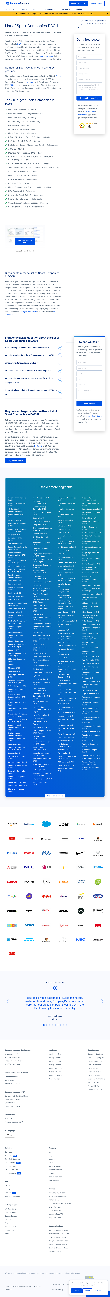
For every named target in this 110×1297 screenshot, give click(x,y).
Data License (93, 1068)
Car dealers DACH (15, 612)
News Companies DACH (67, 646)
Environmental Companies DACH (39, 577)
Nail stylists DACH (64, 642)
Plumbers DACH (64, 753)
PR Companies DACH (66, 762)
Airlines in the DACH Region (16, 516)
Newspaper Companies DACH (66, 650)
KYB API (8, 1193)
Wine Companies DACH (91, 759)
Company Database (95, 1054)
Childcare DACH (14, 665)
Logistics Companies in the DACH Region (66, 579)
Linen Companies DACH (67, 563)
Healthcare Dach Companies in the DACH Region (42, 696)
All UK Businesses (55, 1207)
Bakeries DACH (14, 535)
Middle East (9, 1230)
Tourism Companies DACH (90, 686)
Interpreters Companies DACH (67, 499)
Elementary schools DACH (40, 549)
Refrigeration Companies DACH (91, 559)
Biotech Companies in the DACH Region (16, 571)
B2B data (38, 446)
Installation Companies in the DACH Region (42, 765)
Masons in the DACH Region (65, 607)
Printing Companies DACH (65, 770)
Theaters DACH (88, 678)
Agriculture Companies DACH (17, 505)
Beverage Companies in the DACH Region (17, 562)
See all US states (55, 1251)
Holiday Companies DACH (40, 703)
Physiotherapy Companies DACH (64, 745)
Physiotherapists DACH (66, 741)
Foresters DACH (39, 632)
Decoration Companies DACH (17, 772)
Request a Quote (55, 1218)
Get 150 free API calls (85, 14)
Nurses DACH (63, 658)
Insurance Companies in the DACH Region (42, 774)
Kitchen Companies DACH (65, 521)
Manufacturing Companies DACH (64, 591)
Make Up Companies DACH (65, 585)
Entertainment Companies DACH (39, 572)
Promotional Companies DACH (91, 513)
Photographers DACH (66, 737)
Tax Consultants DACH (90, 657)
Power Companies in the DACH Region (67, 757)
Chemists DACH (14, 650)
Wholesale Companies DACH (90, 751)
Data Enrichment (94, 1065)
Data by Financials (55, 1065)
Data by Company (55, 1075)
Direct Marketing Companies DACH (39, 508)
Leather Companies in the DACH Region (66, 543)
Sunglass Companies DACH (90, 652)
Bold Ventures (10, 1173)
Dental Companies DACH (17, 782)
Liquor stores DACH (65, 569)
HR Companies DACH (41, 727)
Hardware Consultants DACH (41, 684)
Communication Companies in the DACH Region (17, 697)
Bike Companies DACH (16, 566)
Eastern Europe (11, 1216)
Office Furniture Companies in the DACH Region (67, 669)
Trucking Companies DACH (90, 713)
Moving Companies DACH (65, 625)
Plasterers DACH (64, 750)
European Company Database (60, 1203)
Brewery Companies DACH (16, 588)
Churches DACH (14, 668)
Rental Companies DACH (91, 564)
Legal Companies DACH (67, 547)
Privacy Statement (55, 1177)
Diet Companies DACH (41, 498)
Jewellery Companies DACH (66, 510)
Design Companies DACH (17, 786)
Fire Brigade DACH (40, 605)
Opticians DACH (64, 680)
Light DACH (62, 554)
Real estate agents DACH (91, 533)
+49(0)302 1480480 (12, 1084)
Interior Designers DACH (42, 779)
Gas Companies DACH (41, 657)
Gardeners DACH (39, 653)
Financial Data (93, 1086)
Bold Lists (8, 1152)
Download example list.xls (25, 241)
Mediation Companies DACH (66, 616)
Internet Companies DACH (40, 783)
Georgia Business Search (58, 1241)
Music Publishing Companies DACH (64, 638)
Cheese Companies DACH (15, 637)
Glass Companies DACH (42, 666)
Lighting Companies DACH (65, 558)
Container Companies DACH (16, 740)
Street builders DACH (90, 648)
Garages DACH (38, 644)
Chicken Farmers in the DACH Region (17, 655)
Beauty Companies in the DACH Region (17, 548)
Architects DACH (14, 520)
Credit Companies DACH (17, 762)
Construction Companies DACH (17, 709)
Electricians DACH (40, 534)
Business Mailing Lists (96, 1079)
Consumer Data (54, 1079)
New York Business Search (59, 1248)
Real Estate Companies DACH (91, 537)
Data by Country (55, 1058)
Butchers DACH (14, 600)
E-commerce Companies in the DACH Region (42, 529)
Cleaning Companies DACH (16, 676)
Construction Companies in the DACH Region (17, 715)
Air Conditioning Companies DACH (15, 510)
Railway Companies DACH (89, 528)
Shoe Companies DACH (91, 612)
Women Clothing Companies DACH (89, 763)
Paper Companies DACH (67, 713)
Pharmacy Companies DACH (66, 729)
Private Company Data (96, 1058)
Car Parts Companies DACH (16, 616)
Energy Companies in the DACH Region (42, 560)
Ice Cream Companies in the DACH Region (42, 743)
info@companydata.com (14, 1061)
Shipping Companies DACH (90, 607)
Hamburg (30, 82)
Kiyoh (95, 123)
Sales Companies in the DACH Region (91, 590)
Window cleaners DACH (91, 755)
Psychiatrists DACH (89, 518)
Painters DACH (63, 704)
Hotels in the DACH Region (40, 723)
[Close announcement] (107, 13)
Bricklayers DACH (14, 593)
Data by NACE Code (56, 1072)
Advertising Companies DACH (17, 499)
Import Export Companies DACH (39, 749)
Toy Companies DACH (90, 690)
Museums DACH (64, 630)
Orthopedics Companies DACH (67, 694)
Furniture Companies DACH (41, 640)
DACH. (20, 44)
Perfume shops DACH (66, 716)
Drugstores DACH (39, 525)
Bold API (8, 1156)
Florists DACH (38, 614)
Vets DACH (86, 723)
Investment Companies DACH (66, 505)
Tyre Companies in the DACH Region (91, 718)
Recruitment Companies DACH (91, 548)
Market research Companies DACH (64, 596)
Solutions (10, 9)
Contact (51, 1159)
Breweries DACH (14, 584)
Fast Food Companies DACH (41, 595)
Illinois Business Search (58, 1244)
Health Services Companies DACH (39, 689)
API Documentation (12, 1196)
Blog (50, 1156)
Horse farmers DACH (41, 715)
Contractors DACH (15, 744)
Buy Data (64, 9)
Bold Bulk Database (12, 1159)
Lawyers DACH (63, 533)
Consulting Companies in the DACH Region (17, 721)
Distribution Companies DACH (42, 513)
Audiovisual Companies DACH (17, 525)
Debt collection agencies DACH (17, 767)
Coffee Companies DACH (17, 686)
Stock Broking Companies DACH (89, 638)
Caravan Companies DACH (15, 628)
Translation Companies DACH (91, 698)
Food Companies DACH (42, 623)
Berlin (58, 76)
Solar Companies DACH (91, 621)
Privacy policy (90, 112)
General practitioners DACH (41, 661)
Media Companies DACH (67, 612)
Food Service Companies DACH (42, 628)
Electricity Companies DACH (41, 538)
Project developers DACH (92, 509)
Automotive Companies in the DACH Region (17, 530)
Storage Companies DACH (89, 643)
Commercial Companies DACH (17, 690)
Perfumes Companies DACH (66, 721)
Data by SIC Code (55, 1068)
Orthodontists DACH (65, 689)
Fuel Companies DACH (41, 636)
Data (23, 9)
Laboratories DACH (65, 526)
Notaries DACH (63, 655)
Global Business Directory (58, 1196)
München (14, 85)
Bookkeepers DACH (15, 581)
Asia (6, 1223)
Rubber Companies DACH (89, 581)
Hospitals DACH (39, 718)
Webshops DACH (88, 741)
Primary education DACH (67, 765)
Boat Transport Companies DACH (15, 576)
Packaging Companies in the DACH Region (67, 699)
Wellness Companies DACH (90, 745)
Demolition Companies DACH (16, 778)
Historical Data (93, 1082)
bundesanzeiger (46, 56)
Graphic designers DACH (42, 672)
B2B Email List (54, 1200)
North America (10, 1212)
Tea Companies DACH (90, 663)
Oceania (8, 1220)
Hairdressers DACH (40, 679)
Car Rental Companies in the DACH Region (17, 622)
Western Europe (11, 1209)
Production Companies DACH (91, 505)
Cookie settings (57, 1290)
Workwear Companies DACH (90, 769)
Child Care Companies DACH (16, 660)
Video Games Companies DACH (92, 727)
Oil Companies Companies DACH (64, 676)
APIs (35, 9)
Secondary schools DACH (92, 594)
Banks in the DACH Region (15, 539)
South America (10, 1227)
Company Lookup (55, 1170)
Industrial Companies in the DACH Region (42, 754)
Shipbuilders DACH (89, 603)
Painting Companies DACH (65, 708)
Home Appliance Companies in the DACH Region (42, 709)
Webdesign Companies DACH (91, 736)
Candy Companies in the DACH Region (17, 604)
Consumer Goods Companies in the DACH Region (17, 727)
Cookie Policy (82, 115)
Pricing (79, 9)
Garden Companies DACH (40, 649)
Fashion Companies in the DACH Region (41, 590)
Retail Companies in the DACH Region (91, 568)
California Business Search (59, 1230)
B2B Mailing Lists (55, 1210)
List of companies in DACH (65, 574)
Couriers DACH (14, 753)
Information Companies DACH (42, 760)
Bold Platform (10, 1163)
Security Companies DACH (90, 599)
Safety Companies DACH (91, 585)
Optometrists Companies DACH (67, 685)
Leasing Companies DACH (65, 537)
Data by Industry (55, 1061)
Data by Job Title (55, 1054)
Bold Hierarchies (11, 1170)
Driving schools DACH (41, 521)
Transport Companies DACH (90, 704)
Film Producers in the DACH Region (41, 601)
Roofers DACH (87, 576)
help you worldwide (28, 312)
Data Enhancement (95, 1061)
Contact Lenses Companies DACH (15, 734)
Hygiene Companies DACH (40, 737)
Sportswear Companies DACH (91, 629)
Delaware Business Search (59, 1234)
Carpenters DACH (15, 632)
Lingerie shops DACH (66, 566)
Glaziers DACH (38, 669)
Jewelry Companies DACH (65, 516)
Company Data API (95, 1089)
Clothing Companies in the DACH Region (16, 681)
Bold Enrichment (11, 1166)
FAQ (50, 1152)
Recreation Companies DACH (91, 543)
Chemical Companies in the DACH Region (17, 646)
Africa (7, 1234)
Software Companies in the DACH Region (91, 616)
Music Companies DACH (67, 633)
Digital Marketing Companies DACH (39, 502)
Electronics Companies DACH (41, 544)
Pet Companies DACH (66, 725)
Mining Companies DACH (67, 621)
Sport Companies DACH (91, 624)
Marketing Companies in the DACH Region (67, 602)
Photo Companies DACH (67, 734)
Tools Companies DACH (91, 681)
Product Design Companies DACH (89, 499)
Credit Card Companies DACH (17, 758)
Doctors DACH (38, 518)
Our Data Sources (55, 1166)
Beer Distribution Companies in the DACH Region (17, 555)
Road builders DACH (90, 573)
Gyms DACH (37, 676)
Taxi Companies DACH (90, 660)
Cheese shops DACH (16, 641)
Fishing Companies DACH (40, 610)
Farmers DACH (38, 585)
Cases (51, 1163)
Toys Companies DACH (91, 694)
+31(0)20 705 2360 (12, 1064)
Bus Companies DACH (16, 596)
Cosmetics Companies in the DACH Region (17, 749)
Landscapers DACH (65, 529)
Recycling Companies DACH (90, 554)
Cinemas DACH (14, 671)
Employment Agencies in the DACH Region (42, 555)
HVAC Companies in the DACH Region (42, 732)
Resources (49, 9)
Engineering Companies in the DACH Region (42, 566)
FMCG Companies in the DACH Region (42, 619)
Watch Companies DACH (91, 732)
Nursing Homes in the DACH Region (66, 662)
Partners (52, 1173)
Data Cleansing (94, 1075)
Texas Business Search (57, 1237)
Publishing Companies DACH (90, 522)
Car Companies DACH (16, 609)
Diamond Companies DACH (16, 790)
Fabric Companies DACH (42, 582)
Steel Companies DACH (91, 633)
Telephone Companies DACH (91, 674)
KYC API (8, 1189)
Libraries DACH (63, 550)
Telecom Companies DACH (90, 668)
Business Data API (95, 1072)
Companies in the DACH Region (17, 704)
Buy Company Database (58, 1193)
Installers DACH (39, 770)
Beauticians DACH (15, 544)
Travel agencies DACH (90, 708)
